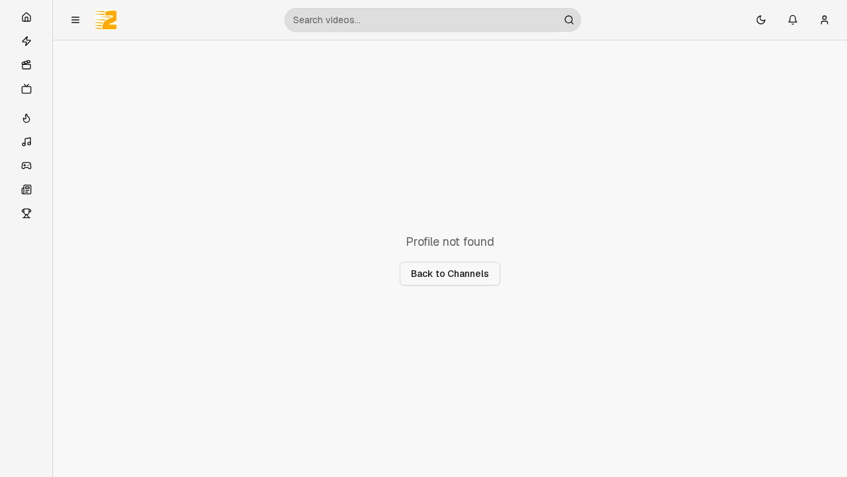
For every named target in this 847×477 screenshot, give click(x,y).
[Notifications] (793, 20)
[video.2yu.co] (105, 19)
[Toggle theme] (761, 20)
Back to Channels (450, 274)
